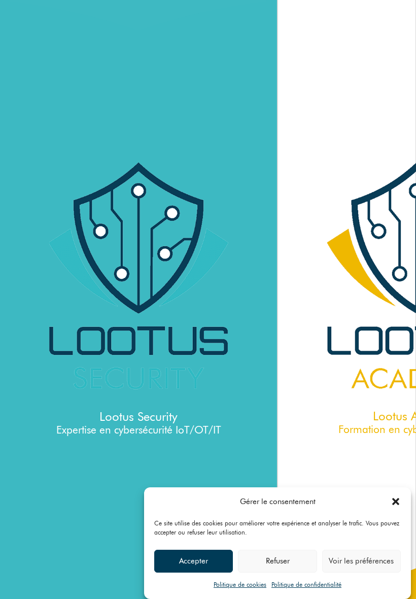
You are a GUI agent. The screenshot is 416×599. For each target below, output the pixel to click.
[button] (396, 501)
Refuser (278, 560)
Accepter (193, 560)
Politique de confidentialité (306, 584)
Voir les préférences (361, 560)
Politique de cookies (240, 584)
